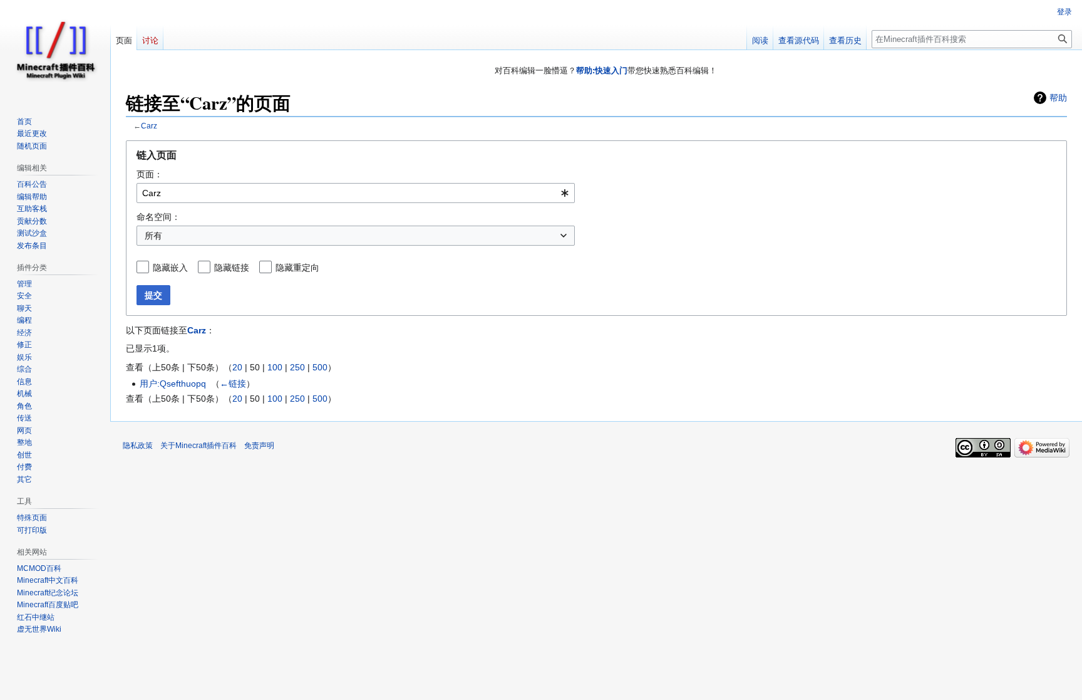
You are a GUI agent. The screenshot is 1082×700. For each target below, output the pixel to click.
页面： (150, 174)
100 (274, 367)
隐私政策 (138, 445)
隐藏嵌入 (170, 268)
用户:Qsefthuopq (173, 384)
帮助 (1058, 98)
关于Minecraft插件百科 (198, 445)
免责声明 (259, 445)
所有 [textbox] (153, 236)
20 (237, 367)
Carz (149, 126)
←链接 (233, 384)
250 (297, 367)
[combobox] (356, 193)
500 (319, 367)
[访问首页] (55, 50)
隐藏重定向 (297, 268)
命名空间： (158, 217)
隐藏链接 (231, 268)
